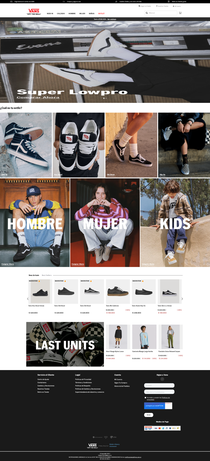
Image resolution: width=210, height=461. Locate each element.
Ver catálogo (121, 19)
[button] (104, 98)
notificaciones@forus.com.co (133, 457)
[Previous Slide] (28, 299)
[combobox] (160, 13)
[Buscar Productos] (147, 13)
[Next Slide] (182, 299)
